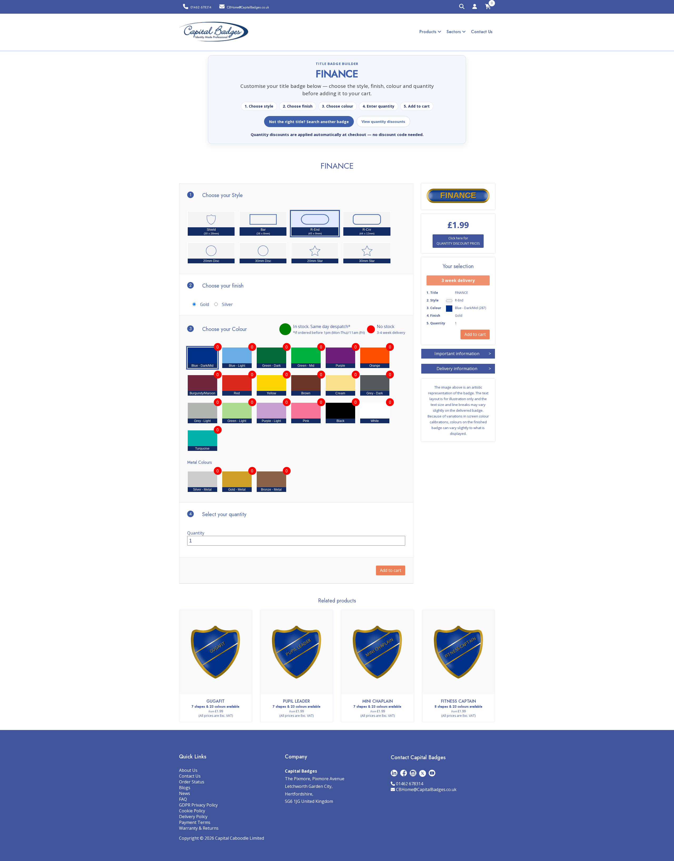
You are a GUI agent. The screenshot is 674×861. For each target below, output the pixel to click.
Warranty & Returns (199, 828)
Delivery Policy (193, 816)
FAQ (183, 799)
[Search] (461, 7)
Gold (204, 304)
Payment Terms (194, 822)
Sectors (454, 32)
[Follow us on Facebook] (403, 773)
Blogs (184, 787)
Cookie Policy (192, 811)
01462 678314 (409, 784)
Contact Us (481, 32)
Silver (227, 304)
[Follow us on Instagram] (413, 773)
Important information (462, 353)
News (184, 793)
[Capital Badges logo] (214, 32)
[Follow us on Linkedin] (394, 773)
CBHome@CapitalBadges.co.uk (426, 789)
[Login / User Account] (474, 7)
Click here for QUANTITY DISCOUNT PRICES (458, 241)
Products (428, 32)
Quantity (195, 533)
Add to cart (390, 570)
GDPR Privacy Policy (198, 805)
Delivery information (464, 368)
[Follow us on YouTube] (432, 773)
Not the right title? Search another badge (309, 121)
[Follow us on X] (422, 773)
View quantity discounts (383, 121)
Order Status (191, 782)
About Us (188, 770)
